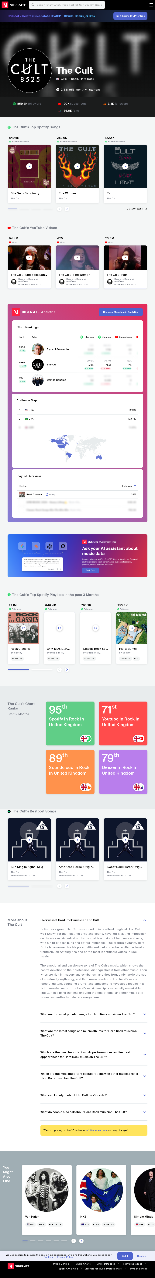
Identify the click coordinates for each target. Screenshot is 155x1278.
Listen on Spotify (135, 209)
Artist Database (106, 1263)
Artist (34, 337)
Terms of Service (137, 1268)
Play (29, 166)
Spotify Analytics (68, 1268)
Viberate (14, 5)
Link (47, 494)
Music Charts (83, 1263)
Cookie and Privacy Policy (58, 1257)
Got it (125, 1256)
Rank (21, 337)
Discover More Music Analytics (121, 312)
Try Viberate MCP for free (130, 15)
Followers (89, 337)
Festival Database (132, 1263)
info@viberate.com (96, 1130)
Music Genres (61, 1263)
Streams (106, 337)
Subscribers (125, 337)
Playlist (22, 486)
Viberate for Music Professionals (103, 1268)
